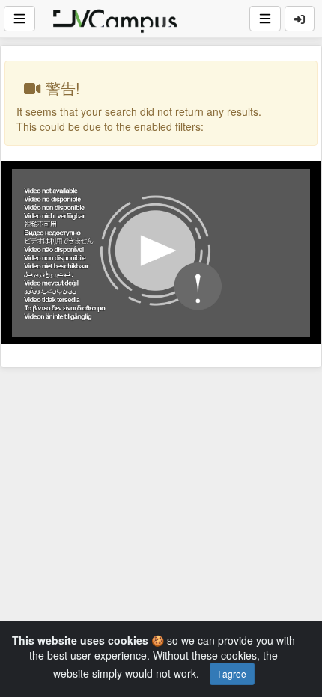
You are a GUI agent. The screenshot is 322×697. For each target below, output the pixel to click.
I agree (232, 673)
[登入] (300, 18)
